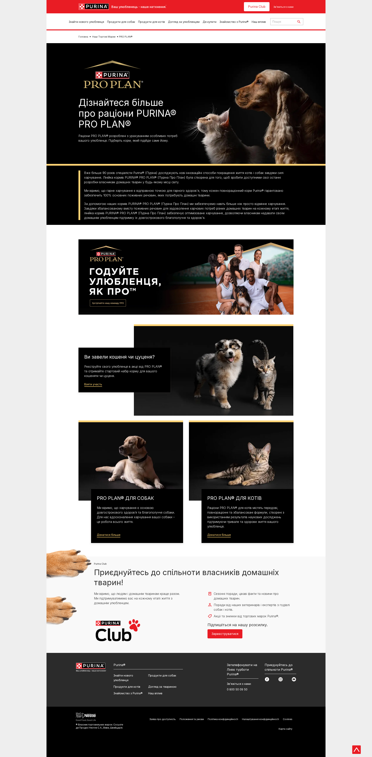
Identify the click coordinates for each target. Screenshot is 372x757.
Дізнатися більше (108, 534)
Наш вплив (259, 21)
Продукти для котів (151, 21)
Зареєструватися (225, 634)
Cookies (287, 719)
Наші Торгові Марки (103, 36)
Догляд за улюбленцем (184, 21)
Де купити (209, 21)
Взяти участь (93, 384)
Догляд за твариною (162, 686)
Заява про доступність (162, 719)
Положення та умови (192, 719)
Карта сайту (285, 728)
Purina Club (256, 7)
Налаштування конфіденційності (260, 719)
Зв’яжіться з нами (283, 6)
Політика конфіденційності (223, 719)
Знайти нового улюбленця (86, 21)
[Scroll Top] (356, 749)
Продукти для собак (121, 21)
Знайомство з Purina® (234, 21)
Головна (83, 36)
